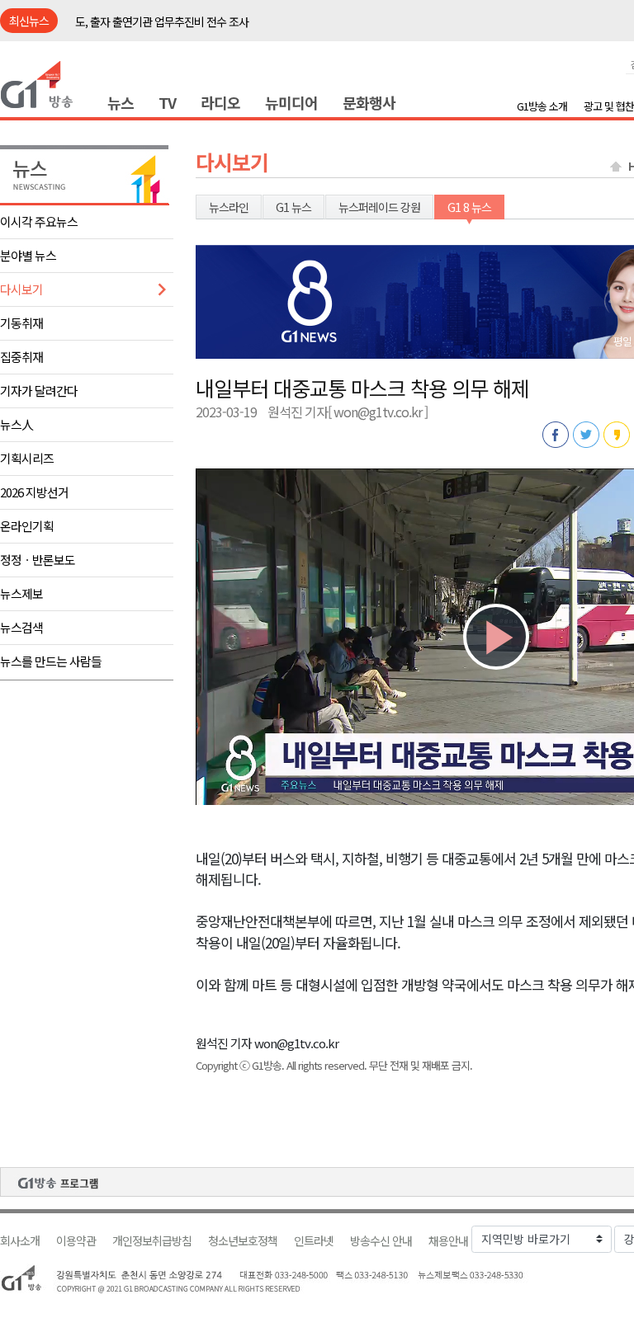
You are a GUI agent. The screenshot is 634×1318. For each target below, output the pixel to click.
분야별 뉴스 (28, 255)
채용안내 (448, 1241)
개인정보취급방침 (152, 1241)
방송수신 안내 (381, 1241)
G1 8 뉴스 (469, 207)
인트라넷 (314, 1241)
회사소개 (20, 1241)
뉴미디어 (291, 102)
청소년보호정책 (242, 1241)
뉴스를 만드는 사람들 (51, 661)
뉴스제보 (21, 593)
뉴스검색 (21, 627)
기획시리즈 (27, 458)
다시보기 (21, 289)
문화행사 (369, 102)
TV (167, 102)
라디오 (220, 102)
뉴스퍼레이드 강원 (379, 207)
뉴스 (120, 102)
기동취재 (21, 323)
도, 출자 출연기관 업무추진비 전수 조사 (161, 21)
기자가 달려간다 (39, 390)
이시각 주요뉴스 (39, 221)
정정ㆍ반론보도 (37, 559)
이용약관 (76, 1241)
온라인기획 (27, 525)
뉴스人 (16, 424)
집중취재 (21, 356)
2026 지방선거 (34, 492)
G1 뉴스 (293, 207)
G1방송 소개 (542, 106)
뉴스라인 (228, 207)
